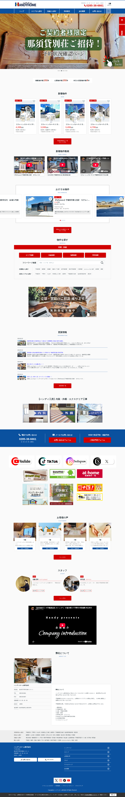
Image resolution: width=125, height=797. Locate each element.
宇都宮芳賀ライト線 (80, 737)
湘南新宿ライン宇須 (37, 737)
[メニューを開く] (108, 11)
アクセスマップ (68, 764)
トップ (21, 11)
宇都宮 (28, 740)
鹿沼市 (89, 274)
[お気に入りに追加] (34, 101)
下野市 (43, 274)
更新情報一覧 (62, 385)
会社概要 (82, 11)
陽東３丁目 (41, 740)
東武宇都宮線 (47, 737)
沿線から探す (51, 11)
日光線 (54, 737)
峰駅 (102, 269)
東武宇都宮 (53, 740)
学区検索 (95, 255)
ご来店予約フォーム (97, 440)
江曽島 (59, 740)
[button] (60, 220)
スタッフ (66, 752)
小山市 (49, 274)
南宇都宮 (47, 740)
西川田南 (68, 735)
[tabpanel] (62, 41)
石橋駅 (49, 269)
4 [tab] (63, 70)
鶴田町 (28, 735)
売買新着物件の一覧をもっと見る (62, 141)
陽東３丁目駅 (56, 269)
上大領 (33, 735)
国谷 (73, 740)
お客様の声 (67, 756)
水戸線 (89, 737)
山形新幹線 (71, 737)
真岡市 (64, 274)
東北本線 (28, 737)
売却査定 (67, 11)
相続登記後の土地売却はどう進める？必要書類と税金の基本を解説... (45, 341)
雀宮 (76, 740)
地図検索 (73, 255)
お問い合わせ (97, 11)
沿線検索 (51, 255)
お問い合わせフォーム (62, 440)
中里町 (73, 735)
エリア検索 (29, 255)
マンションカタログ (48, 785)
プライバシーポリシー (68, 785)
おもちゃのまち (66, 740)
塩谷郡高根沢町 (82, 274)
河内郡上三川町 (56, 274)
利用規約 (58, 785)
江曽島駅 (80, 269)
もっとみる (62, 557)
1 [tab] (58, 70)
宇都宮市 (37, 274)
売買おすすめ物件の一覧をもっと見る (62, 230)
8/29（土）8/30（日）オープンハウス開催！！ (39, 376)
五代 (54, 735)
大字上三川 (49, 735)
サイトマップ (79, 785)
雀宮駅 (97, 269)
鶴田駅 (43, 269)
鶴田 (32, 740)
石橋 (35, 740)
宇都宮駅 (37, 269)
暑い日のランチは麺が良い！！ (35, 364)
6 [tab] (66, 70)
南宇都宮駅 (64, 269)
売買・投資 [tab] (62, 247)
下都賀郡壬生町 (72, 274)
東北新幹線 (60, 737)
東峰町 (58, 735)
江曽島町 (37, 735)
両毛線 (93, 737)
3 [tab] (61, 70)
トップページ (67, 748)
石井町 (43, 735)
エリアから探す (36, 11)
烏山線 (66, 737)
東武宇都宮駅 (72, 269)
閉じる (113, 794)
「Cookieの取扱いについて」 (91, 794)
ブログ (66, 760)
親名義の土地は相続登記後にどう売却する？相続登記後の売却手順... (45, 352)
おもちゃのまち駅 (89, 269)
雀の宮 (63, 735)
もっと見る (62, 598)
